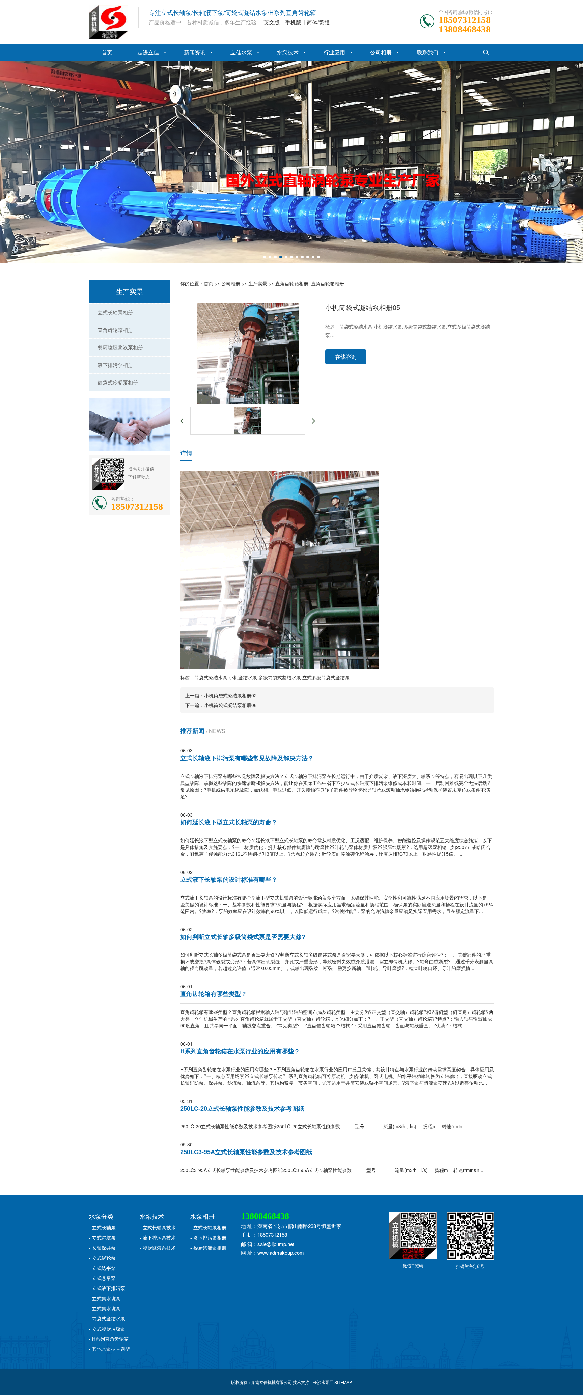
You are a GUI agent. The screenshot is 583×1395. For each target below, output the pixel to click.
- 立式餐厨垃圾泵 (107, 1328)
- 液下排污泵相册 (208, 1237)
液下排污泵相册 (115, 364)
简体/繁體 (318, 22)
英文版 (271, 22)
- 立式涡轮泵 (102, 1257)
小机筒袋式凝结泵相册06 (230, 705)
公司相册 (381, 52)
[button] (264, 257)
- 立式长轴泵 (102, 1227)
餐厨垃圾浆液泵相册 (120, 347)
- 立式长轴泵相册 (208, 1227)
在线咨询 (346, 357)
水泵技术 (288, 52)
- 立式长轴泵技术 (158, 1227)
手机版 (293, 22)
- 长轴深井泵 (102, 1247)
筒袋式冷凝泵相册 (118, 382)
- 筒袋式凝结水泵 (107, 1318)
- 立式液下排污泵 (107, 1288)
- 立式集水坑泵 (104, 1298)
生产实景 (257, 283)
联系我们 (427, 52)
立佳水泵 (241, 52)
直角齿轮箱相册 (115, 329)
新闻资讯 (194, 52)
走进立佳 (148, 52)
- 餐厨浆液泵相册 (208, 1247)
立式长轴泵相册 (115, 312)
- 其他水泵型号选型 (109, 1348)
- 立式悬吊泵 (102, 1278)
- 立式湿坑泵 (102, 1237)
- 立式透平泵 (102, 1267)
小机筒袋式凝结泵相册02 (230, 695)
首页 (107, 52)
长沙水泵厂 (323, 1382)
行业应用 (334, 52)
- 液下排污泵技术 (158, 1237)
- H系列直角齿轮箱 (109, 1338)
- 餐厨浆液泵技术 (158, 1247)
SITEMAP (343, 1382)
